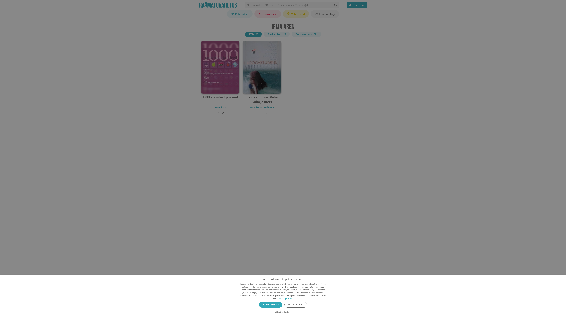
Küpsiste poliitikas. (285, 298)
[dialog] (283, 296)
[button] (283, 312)
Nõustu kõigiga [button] (270, 304)
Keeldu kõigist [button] (295, 304)
